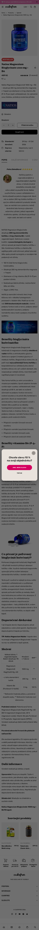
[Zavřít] (33, 453)
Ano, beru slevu (19, 467)
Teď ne (19, 473)
